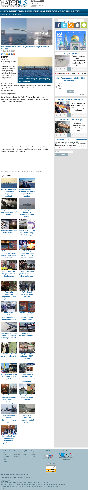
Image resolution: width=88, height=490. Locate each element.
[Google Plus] (14, 54)
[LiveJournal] (12, 54)
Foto (4, 459)
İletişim (33, 454)
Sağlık (5, 454)
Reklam (33, 456)
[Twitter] (4, 54)
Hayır (60, 84)
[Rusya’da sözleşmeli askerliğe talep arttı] (10, 343)
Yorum (11, 15)
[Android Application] (84, 25)
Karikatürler (17, 456)
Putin (14, 478)
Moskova (27, 478)
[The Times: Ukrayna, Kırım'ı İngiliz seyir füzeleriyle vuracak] (10, 323)
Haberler (13, 11)
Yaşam (77, 11)
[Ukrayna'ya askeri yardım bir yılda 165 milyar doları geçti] (27, 261)
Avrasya (61, 11)
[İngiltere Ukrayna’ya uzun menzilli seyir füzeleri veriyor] (27, 220)
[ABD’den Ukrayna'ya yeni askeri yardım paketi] (10, 364)
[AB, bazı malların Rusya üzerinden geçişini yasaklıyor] (10, 261)
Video (5, 461)
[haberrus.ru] (14, 3)
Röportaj (4, 15)
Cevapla (71, 91)
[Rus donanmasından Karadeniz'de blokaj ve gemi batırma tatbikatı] (27, 179)
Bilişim (5, 453)
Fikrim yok (61, 86)
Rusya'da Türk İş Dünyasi (70, 99)
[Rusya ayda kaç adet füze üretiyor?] (10, 220)
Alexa (23, 488)
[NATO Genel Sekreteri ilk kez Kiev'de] (27, 282)
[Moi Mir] (9, 54)
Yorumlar (25, 453)
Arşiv (32, 458)
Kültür (48, 11)
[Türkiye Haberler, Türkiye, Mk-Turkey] (65, 455)
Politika (21, 11)
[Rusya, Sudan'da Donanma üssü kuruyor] (27, 384)
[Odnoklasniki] (7, 54)
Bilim (68, 11)
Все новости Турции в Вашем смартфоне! (14, 474)
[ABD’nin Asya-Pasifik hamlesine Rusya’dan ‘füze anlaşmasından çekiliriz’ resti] (27, 241)
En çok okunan (70, 53)
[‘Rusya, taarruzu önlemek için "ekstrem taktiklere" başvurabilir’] (27, 364)
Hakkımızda (34, 453)
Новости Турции (6, 478)
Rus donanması (29, 171)
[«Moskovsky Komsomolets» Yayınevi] (48, 455)
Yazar (24, 454)
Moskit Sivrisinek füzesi (16, 171)
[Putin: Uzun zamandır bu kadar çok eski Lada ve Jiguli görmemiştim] (10, 302)
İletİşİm (18, 15)
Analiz (42, 11)
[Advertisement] (37, 161)
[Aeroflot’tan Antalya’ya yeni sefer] (27, 323)
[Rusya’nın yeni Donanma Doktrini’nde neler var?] (10, 405)
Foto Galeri (17, 453)
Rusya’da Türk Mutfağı (71, 119)
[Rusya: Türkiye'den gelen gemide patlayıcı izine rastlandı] (10, 179)
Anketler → (83, 94)
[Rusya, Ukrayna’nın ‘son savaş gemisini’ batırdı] (10, 199)
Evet (59, 88)
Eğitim (5, 458)
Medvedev (20, 478)
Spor (72, 11)
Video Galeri (17, 454)
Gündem (36, 11)
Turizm (54, 11)
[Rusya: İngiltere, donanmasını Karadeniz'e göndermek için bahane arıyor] (9, 426)
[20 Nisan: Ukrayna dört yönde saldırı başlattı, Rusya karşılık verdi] (27, 302)
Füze (6, 171)
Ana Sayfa (4, 11)
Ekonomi (28, 11)
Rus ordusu (38, 171)
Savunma (6, 456)
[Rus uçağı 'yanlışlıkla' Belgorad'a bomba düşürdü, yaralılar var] (10, 282)
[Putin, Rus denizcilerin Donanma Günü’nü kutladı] (27, 405)
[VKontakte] (2, 54)
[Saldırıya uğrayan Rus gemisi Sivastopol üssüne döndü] (27, 199)
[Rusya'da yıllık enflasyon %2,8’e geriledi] (27, 343)
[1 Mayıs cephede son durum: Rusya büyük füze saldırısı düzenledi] (10, 241)
